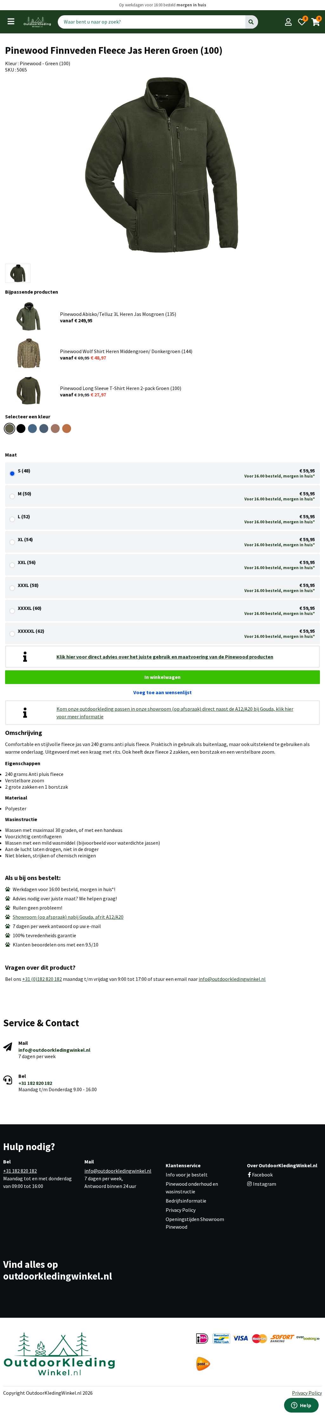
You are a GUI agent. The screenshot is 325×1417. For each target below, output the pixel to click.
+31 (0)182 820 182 (42, 979)
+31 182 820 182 (35, 1083)
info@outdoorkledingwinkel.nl (232, 979)
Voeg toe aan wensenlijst (162, 692)
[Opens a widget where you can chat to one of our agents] (301, 1406)
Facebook (262, 1174)
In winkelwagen (162, 677)
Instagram (264, 1184)
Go (251, 21)
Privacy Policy (181, 1210)
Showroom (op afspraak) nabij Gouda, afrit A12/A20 (68, 917)
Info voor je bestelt (187, 1174)
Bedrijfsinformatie (186, 1200)
